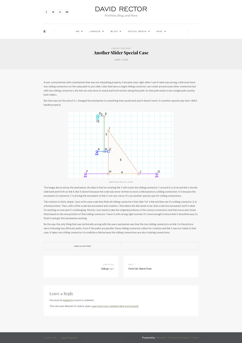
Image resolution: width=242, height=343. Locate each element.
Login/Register (68, 337)
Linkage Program (121, 48)
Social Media (137, 31)
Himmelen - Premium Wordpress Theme (177, 337)
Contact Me (50, 337)
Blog (114, 31)
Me (78, 31)
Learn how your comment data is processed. (115, 306)
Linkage (95, 31)
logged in (68, 300)
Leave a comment (82, 246)
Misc (160, 31)
